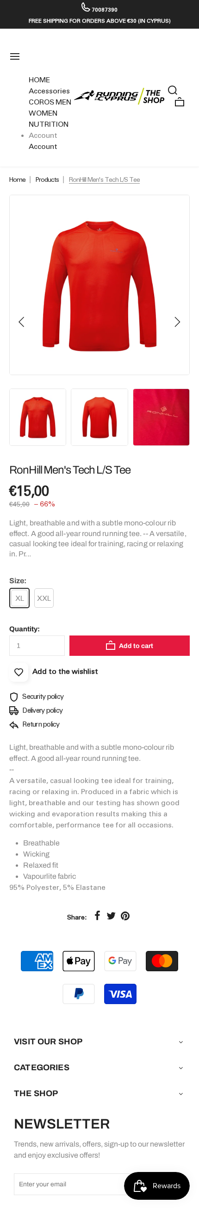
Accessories (49, 90)
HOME (39, 79)
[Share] (97, 916)
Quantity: (24, 629)
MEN (63, 102)
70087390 (104, 9)
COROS (41, 102)
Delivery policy (41, 710)
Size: (17, 581)
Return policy (40, 724)
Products (47, 179)
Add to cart (135, 645)
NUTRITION (48, 124)
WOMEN (43, 113)
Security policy (42, 696)
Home (17, 179)
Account (43, 146)
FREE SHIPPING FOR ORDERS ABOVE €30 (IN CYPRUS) (100, 20)
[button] (22, 322)
